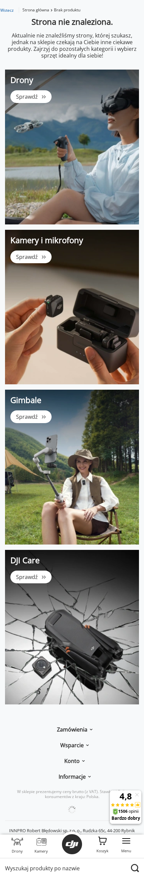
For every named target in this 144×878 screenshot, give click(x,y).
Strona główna (35, 10)
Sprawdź (27, 96)
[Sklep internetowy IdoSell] (72, 810)
